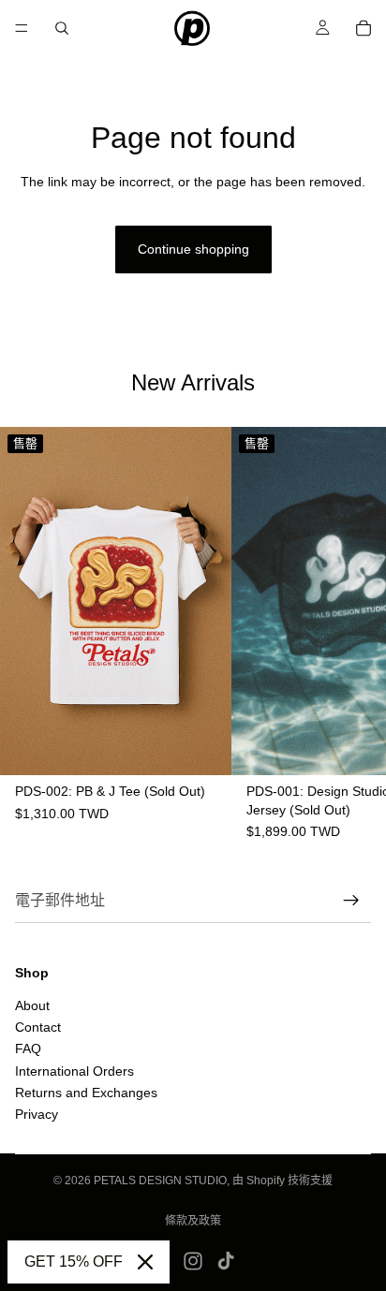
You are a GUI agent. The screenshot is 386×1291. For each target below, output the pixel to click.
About (32, 1004)
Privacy (36, 1114)
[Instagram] (193, 1261)
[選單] (21, 28)
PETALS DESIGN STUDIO (160, 1180)
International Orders (74, 1070)
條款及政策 (193, 1220)
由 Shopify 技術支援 (282, 1180)
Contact (38, 1027)
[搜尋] (61, 28)
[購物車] (363, 28)
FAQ (28, 1048)
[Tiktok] (226, 1261)
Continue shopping (193, 249)
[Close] (145, 1261)
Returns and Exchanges (86, 1092)
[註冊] (351, 900)
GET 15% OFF (73, 1261)
